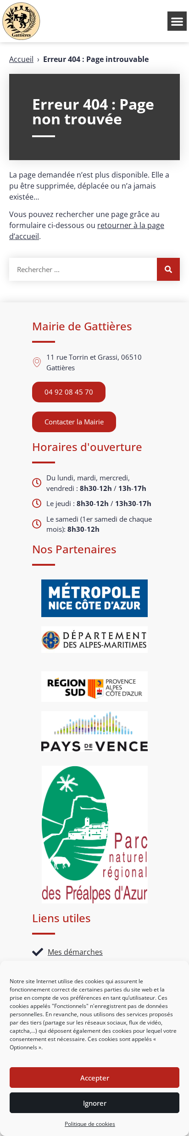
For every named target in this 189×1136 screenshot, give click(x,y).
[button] (177, 21)
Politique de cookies (90, 1124)
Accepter (94, 1077)
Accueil (21, 59)
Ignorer (94, 1103)
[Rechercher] (168, 269)
